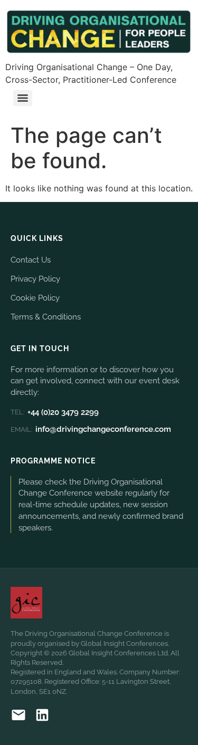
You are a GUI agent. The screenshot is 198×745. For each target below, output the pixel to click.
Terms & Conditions (46, 316)
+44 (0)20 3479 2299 (55, 412)
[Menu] (22, 98)
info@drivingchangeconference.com (91, 429)
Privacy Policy (35, 278)
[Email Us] (18, 717)
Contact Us (31, 259)
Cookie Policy (35, 297)
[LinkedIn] (42, 717)
